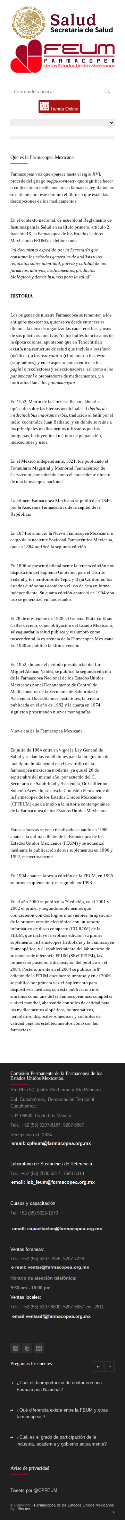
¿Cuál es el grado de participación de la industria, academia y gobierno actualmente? (62, 1440)
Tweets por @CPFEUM (33, 1490)
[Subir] (112, 1513)
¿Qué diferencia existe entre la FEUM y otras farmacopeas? (62, 1413)
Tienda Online (63, 109)
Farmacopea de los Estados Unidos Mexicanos (74, 1505)
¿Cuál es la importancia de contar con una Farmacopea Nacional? (59, 1386)
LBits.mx (23, 1509)
